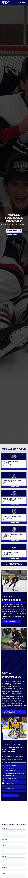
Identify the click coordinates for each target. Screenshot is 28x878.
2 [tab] (15, 590)
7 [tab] (17, 673)
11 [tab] (23, 673)
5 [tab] (13, 673)
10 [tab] (22, 673)
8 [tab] (18, 673)
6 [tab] (15, 673)
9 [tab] (20, 673)
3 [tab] (17, 590)
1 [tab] (13, 590)
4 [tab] (12, 673)
